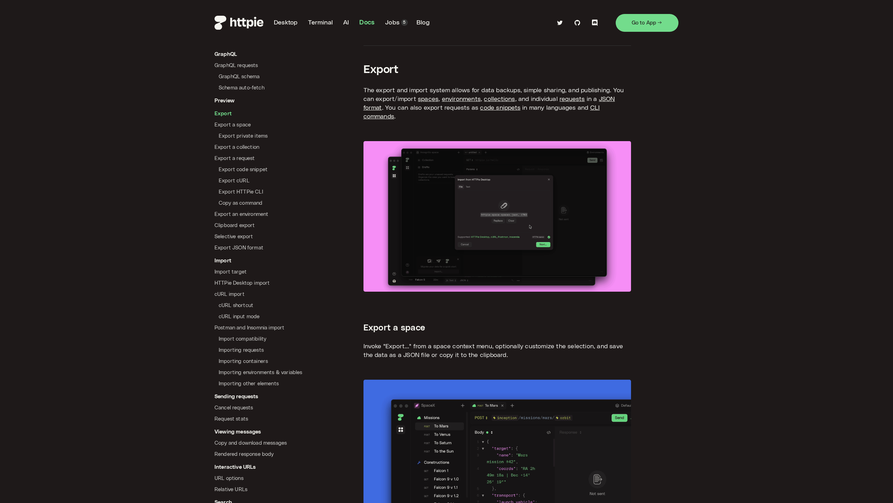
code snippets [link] (500, 108)
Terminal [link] (320, 23)
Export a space (394, 328)
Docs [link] (367, 23)
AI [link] (346, 23)
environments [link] (461, 99)
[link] (239, 23)
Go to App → (647, 22)
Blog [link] (423, 23)
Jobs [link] (395, 23)
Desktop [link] (286, 23)
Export (381, 69)
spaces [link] (428, 99)
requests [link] (572, 99)
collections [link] (499, 99)
